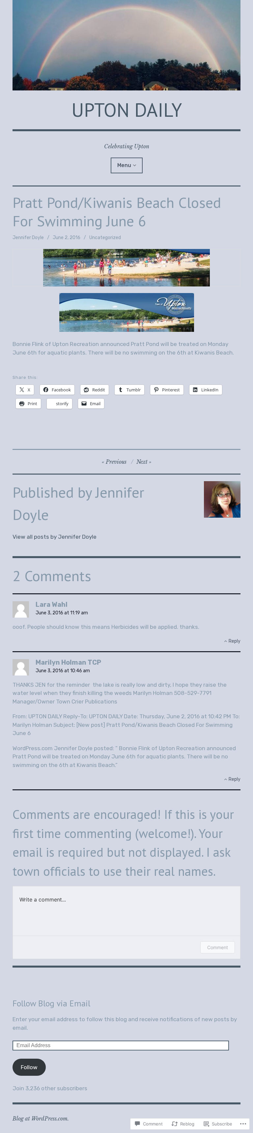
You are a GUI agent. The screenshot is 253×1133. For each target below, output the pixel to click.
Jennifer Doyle (28, 237)
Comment (217, 947)
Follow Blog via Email (51, 1003)
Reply (234, 641)
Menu (124, 165)
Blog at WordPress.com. (41, 1118)
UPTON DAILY (126, 109)
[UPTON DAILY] (126, 45)
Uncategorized (105, 237)
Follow (29, 1067)
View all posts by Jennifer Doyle (55, 536)
